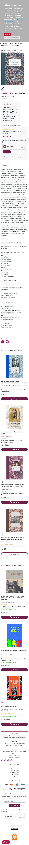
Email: (25, 140)
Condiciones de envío (14, 770)
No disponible (14, 554)
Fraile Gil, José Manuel (7, 385)
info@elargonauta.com (14, 757)
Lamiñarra (12, 111)
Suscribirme (14, 805)
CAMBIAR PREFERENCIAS (12, 37)
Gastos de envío (14, 772)
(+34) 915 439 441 (14, 755)
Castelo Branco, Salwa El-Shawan (9, 709)
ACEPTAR (7, 34)
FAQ (14, 776)
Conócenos (14, 767)
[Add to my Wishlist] (4, 157)
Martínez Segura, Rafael (7, 654)
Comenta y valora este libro (15, 125)
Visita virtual (14, 774)
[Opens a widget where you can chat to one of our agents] (6, 842)
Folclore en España (14, 45)
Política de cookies (14, 768)
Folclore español (11, 43)
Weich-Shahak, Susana (19, 385)
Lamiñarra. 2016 (6, 98)
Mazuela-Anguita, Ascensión (8, 602)
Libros (3, 43)
